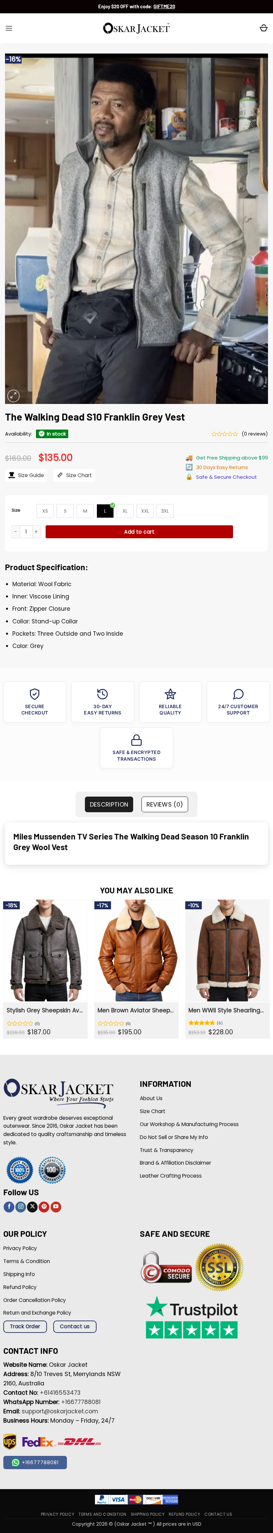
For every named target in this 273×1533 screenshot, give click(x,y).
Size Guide (30, 475)
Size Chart (78, 475)
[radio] (45, 511)
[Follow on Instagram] (20, 1207)
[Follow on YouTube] (56, 1207)
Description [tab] (109, 804)
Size (16, 510)
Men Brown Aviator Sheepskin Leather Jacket (136, 1010)
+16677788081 (81, 1402)
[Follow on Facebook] (9, 1207)
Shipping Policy (148, 1514)
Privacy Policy (57, 1514)
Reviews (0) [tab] (164, 804)
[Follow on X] (32, 1207)
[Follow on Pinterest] (44, 1207)
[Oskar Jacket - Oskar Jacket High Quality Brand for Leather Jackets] (136, 29)
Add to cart (139, 531)
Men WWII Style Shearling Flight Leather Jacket (226, 1010)
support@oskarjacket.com (60, 1411)
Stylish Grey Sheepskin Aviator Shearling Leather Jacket (45, 1010)
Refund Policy (184, 1514)
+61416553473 (60, 1393)
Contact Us (218, 1514)
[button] (9, 28)
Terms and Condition (102, 1514)
